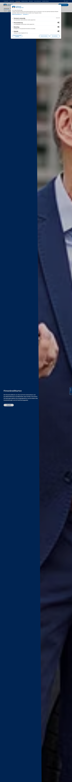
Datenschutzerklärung (16, 14)
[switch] (59, 22)
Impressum (25, 14)
